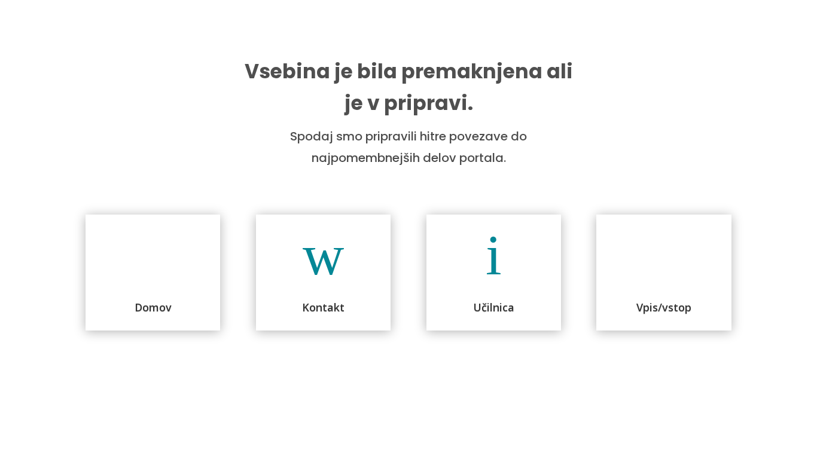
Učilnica (493, 307)
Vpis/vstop (663, 307)
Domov (153, 307)
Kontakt (323, 307)
